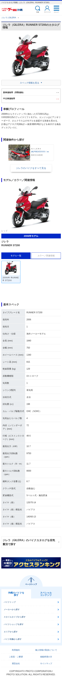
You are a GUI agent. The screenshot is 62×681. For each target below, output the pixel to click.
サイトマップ (46, 663)
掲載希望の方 (46, 657)
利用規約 (16, 650)
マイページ (47, 12)
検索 (37, 12)
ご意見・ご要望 (16, 657)
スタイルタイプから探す (15, 617)
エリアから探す (11, 632)
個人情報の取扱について (46, 650)
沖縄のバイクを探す (16, 593)
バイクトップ (10, 602)
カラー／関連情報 (46, 255)
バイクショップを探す (14, 624)
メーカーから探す (12, 609)
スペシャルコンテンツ (46, 593)
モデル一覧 (16, 255)
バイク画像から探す (13, 639)
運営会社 (16, 663)
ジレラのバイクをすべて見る (31, 168)
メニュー (56, 12)
